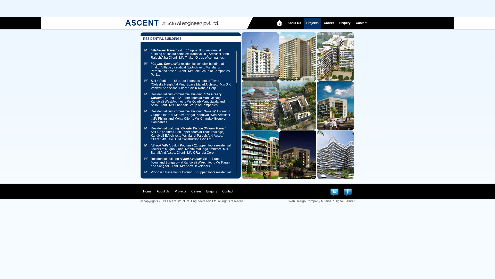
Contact (361, 23)
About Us (294, 23)
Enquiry (345, 23)
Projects (312, 23)
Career (329, 23)
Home (147, 191)
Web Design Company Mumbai (310, 201)
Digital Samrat (344, 201)
